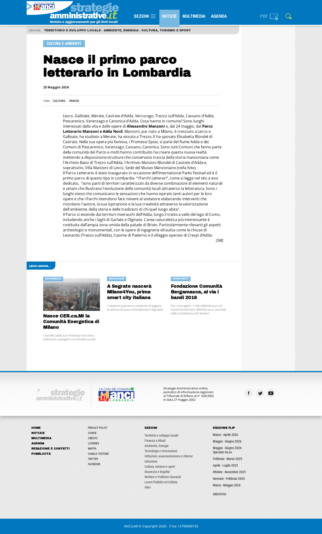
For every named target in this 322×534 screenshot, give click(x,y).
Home (36, 427)
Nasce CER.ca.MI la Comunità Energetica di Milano (71, 321)
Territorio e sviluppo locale (161, 435)
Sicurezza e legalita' (157, 472)
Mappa (92, 448)
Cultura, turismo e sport (159, 466)
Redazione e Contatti (50, 448)
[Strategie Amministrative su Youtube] (271, 393)
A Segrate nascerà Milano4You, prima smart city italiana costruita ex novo (129, 292)
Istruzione (150, 461)
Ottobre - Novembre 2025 (229, 472)
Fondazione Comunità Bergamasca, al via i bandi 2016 (196, 292)
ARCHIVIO (219, 494)
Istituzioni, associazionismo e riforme (168, 456)
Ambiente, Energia (156, 446)
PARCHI (74, 101)
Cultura (59, 101)
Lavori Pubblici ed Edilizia (161, 482)
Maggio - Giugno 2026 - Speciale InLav (228, 450)
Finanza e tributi (154, 440)
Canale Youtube (98, 453)
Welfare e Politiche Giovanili (162, 477)
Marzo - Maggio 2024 (226, 485)
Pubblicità (41, 453)
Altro (147, 487)
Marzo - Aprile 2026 (225, 435)
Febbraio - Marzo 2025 (227, 459)
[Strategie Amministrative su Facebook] (249, 393)
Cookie (92, 433)
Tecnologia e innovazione (161, 451)
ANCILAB (131, 526)
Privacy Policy (97, 427)
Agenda (219, 16)
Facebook (94, 464)
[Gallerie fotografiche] (282, 393)
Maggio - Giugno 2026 (227, 441)
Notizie (169, 16)
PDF (264, 16)
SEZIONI (141, 16)
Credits (93, 438)
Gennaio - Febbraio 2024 (229, 478)
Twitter (93, 459)
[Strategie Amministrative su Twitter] (260, 393)
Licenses (93, 443)
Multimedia (193, 16)
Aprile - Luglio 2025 (225, 465)
